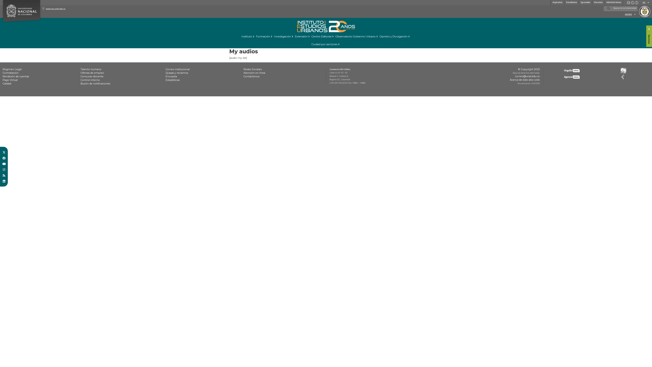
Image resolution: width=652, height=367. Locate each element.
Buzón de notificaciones (95, 83)
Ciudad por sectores (324, 44)
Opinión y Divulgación (393, 36)
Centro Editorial (321, 36)
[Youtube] (4, 164)
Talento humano (90, 69)
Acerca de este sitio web (525, 79)
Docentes (598, 2)
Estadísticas (173, 80)
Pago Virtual (10, 80)
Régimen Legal (12, 69)
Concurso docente (91, 76)
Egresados (585, 2)
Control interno (90, 80)
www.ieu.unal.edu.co (55, 9)
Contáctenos (251, 76)
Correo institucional (178, 69)
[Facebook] (4, 158)
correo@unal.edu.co (527, 76)
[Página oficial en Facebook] (628, 2)
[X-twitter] (4, 152)
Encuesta (171, 76)
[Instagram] (4, 169)
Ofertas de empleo (92, 72)
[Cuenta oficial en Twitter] (632, 2)
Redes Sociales (252, 69)
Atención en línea (254, 72)
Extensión (301, 36)
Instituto (246, 36)
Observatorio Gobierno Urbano (355, 36)
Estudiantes (571, 2)
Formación (263, 36)
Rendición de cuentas (16, 76)
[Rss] (4, 175)
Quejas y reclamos (177, 72)
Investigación (282, 36)
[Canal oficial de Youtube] (636, 2)
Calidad (7, 83)
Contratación (11, 72)
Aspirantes (558, 2)
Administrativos (613, 2)
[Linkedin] (4, 181)
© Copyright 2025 (529, 69)
